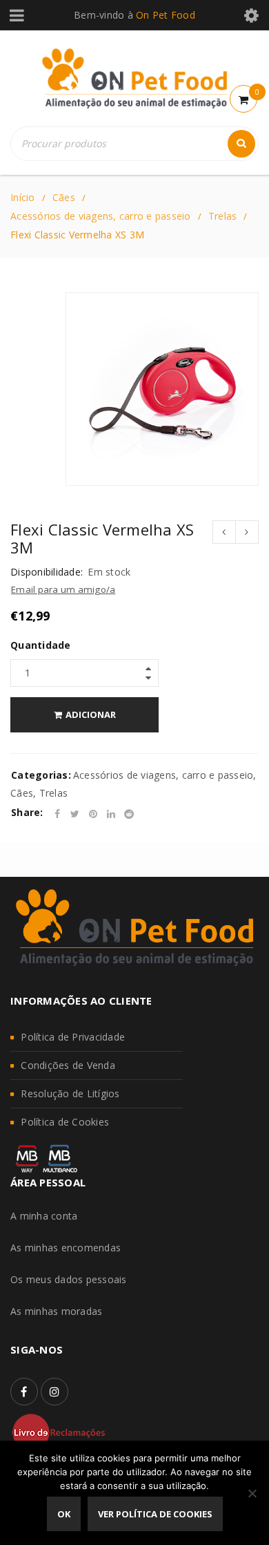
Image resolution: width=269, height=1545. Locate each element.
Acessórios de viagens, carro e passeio (100, 215)
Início (22, 197)
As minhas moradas (56, 1311)
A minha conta (43, 1215)
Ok (63, 1514)
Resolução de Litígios (70, 1093)
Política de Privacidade (73, 1036)
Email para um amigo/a (63, 589)
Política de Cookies (65, 1121)
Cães (63, 197)
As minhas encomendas (65, 1247)
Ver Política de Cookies (155, 1514)
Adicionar (91, 714)
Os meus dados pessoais (68, 1279)
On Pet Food (165, 14)
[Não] (252, 1493)
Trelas (222, 215)
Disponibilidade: (46, 572)
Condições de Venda (68, 1065)
